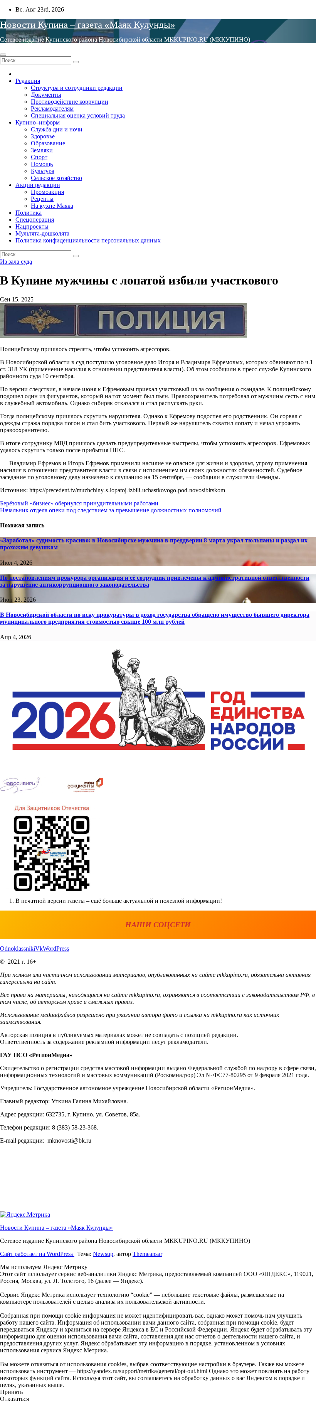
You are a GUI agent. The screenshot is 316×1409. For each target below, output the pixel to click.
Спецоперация (34, 219)
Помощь (42, 164)
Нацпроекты (32, 226)
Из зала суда (16, 261)
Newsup (103, 1254)
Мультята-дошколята (42, 233)
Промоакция (47, 192)
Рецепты (42, 198)
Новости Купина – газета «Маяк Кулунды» (87, 24)
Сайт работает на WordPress (37, 1254)
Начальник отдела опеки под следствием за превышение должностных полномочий (111, 510)
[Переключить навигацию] (3, 55)
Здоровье (43, 136)
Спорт (39, 157)
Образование (48, 143)
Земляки (42, 150)
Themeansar (147, 1254)
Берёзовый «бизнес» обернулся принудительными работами (79, 503)
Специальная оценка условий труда (78, 115)
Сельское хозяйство (56, 178)
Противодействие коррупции (69, 101)
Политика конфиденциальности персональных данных (88, 240)
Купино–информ (37, 122)
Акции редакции (37, 185)
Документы (46, 94)
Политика (28, 212)
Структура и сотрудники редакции (77, 87)
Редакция (27, 80)
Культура (42, 171)
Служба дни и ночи (56, 129)
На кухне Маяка (52, 205)
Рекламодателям (52, 108)
